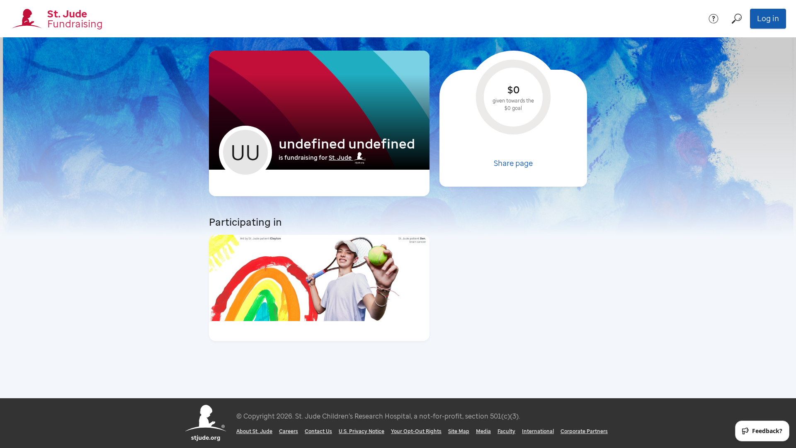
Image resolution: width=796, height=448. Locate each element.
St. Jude (340, 157)
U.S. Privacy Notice (361, 431)
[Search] (737, 19)
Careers (288, 431)
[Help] (713, 19)
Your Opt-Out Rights (416, 431)
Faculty (506, 431)
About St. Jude (254, 431)
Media (483, 431)
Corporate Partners (584, 431)
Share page (513, 163)
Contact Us (318, 431)
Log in (768, 18)
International (538, 431)
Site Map (458, 431)
